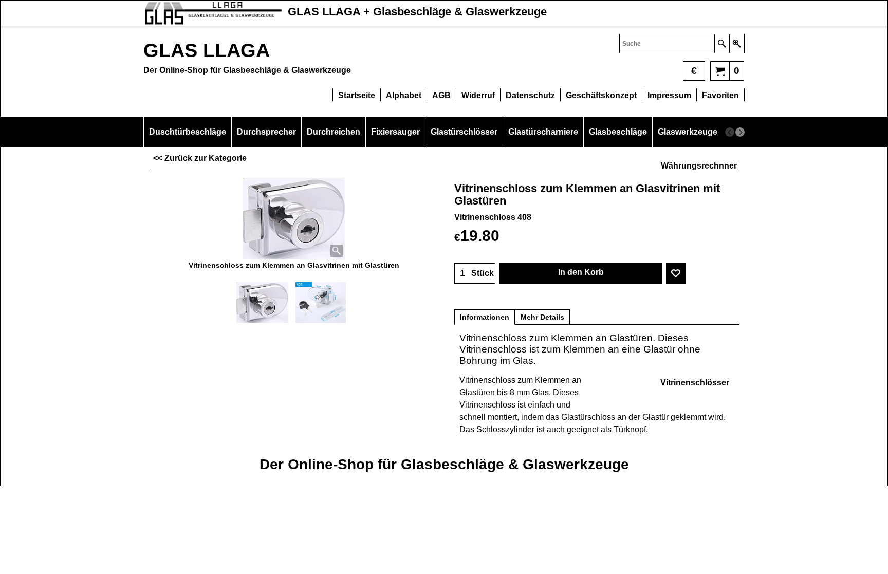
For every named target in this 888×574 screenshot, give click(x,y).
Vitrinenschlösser (694, 382)
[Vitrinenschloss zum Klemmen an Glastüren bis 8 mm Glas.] (294, 219)
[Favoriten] (676, 273)
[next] (740, 132)
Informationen (484, 317)
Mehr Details (542, 317)
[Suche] (721, 43)
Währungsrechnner (699, 165)
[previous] (729, 132)
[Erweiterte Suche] (736, 43)
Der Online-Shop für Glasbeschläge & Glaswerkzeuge (444, 464)
